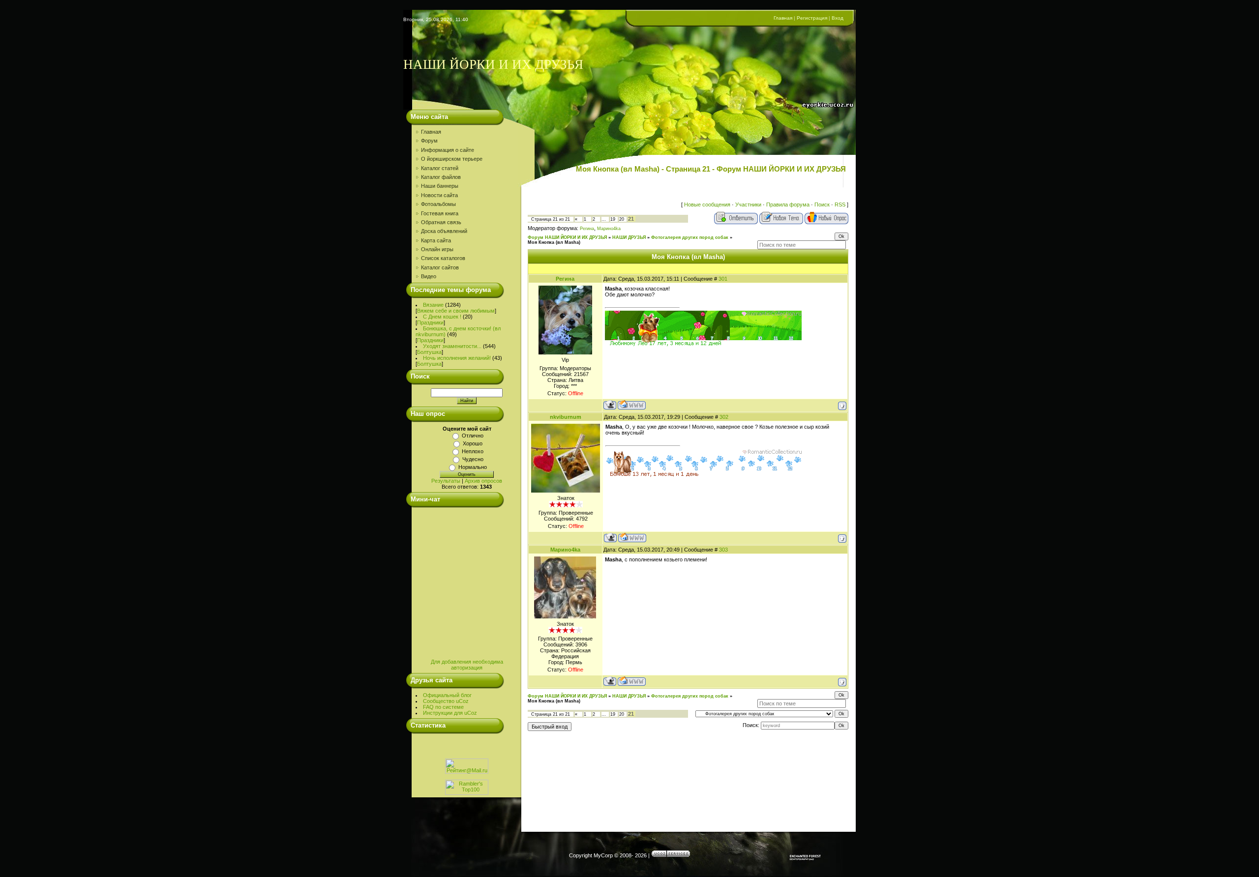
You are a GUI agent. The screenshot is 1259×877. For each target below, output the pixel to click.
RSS (840, 204)
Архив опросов (483, 481)
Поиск (822, 204)
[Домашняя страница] (632, 404)
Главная (783, 18)
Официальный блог (447, 695)
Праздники (430, 322)
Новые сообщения (707, 204)
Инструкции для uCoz (450, 713)
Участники (748, 204)
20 (621, 219)
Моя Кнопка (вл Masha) (554, 242)
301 (723, 279)
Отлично (472, 435)
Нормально (472, 467)
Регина (587, 228)
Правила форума (787, 204)
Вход (837, 18)
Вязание (433, 305)
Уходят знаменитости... (452, 346)
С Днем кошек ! (442, 317)
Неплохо (472, 451)
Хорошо (472, 443)
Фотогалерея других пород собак (689, 237)
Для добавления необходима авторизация (467, 665)
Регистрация (812, 18)
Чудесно (472, 459)
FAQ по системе (443, 707)
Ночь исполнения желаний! (457, 358)
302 (723, 417)
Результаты (445, 481)
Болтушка (429, 352)
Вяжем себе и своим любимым (456, 311)
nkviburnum (565, 417)
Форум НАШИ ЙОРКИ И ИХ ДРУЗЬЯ (567, 237)
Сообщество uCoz (446, 701)
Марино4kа (609, 228)
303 (723, 550)
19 (612, 219)
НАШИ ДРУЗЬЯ (629, 237)
